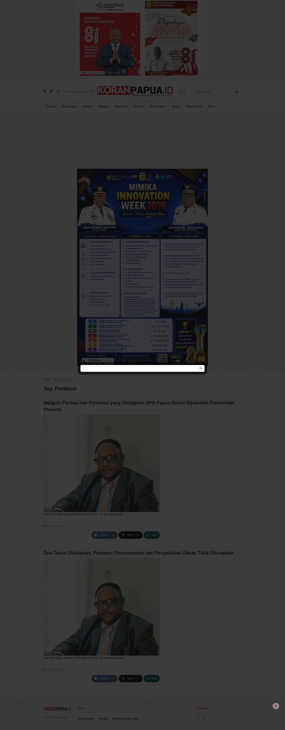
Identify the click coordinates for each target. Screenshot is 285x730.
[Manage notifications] (276, 706)
